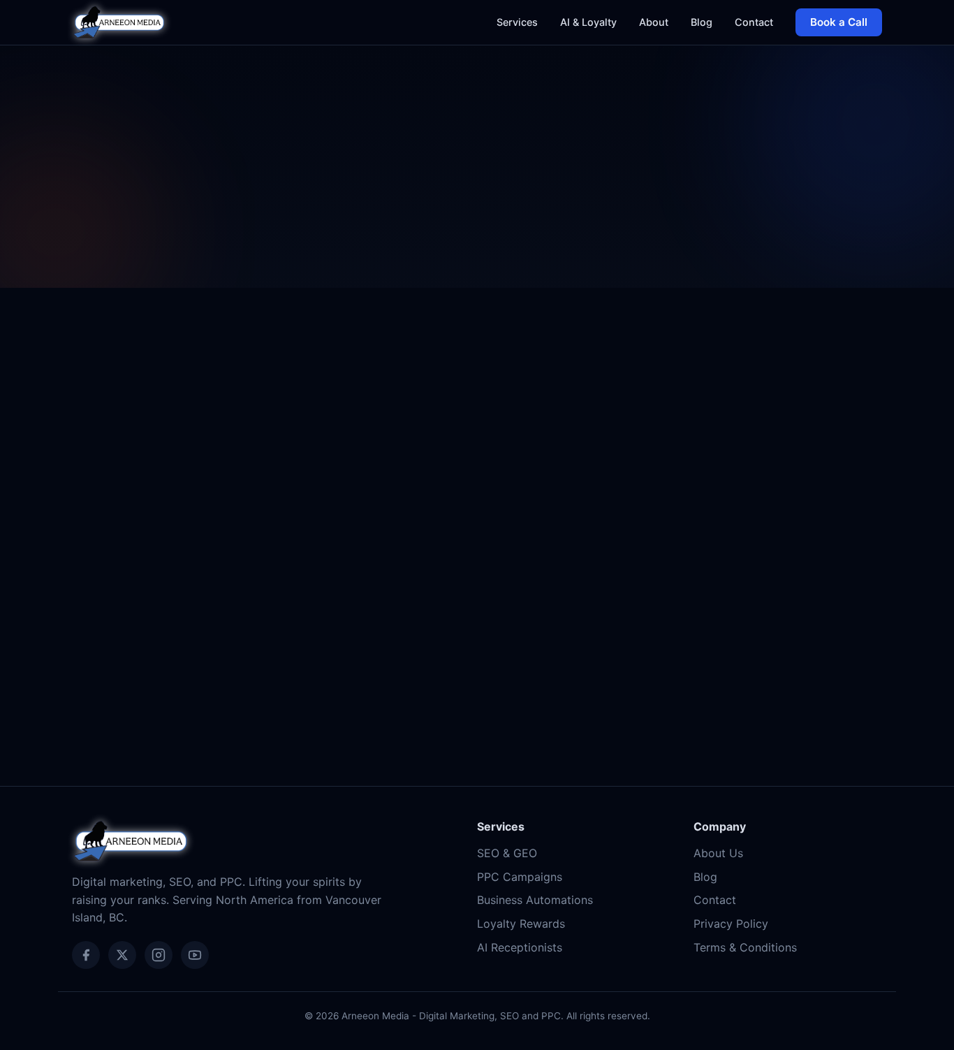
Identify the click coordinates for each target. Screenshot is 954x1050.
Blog (701, 22)
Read (286, 685)
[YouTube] (195, 955)
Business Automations (535, 900)
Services (517, 22)
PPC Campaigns (519, 877)
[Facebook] (86, 955)
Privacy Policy (731, 924)
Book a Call (838, 22)
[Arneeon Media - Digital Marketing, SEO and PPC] (119, 22)
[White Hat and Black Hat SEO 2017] (199, 429)
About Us (718, 853)
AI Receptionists (519, 947)
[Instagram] (159, 955)
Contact (754, 22)
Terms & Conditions (745, 947)
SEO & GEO (507, 853)
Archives (111, 523)
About (653, 22)
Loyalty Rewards (521, 924)
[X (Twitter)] (122, 955)
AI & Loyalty (588, 22)
